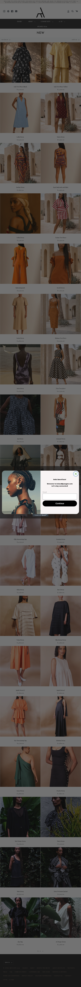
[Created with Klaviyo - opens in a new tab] (40, 515)
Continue (59, 503)
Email (45, 492)
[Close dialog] (75, 473)
